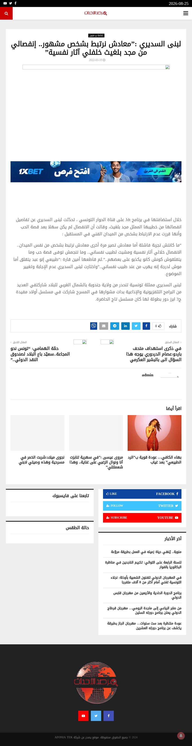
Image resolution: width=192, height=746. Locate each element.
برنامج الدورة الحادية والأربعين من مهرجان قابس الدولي (147, 595)
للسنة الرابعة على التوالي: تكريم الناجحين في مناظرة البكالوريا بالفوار (143, 564)
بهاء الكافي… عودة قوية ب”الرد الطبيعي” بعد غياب (154, 460)
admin (147, 375)
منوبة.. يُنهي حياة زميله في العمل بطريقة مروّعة (146, 552)
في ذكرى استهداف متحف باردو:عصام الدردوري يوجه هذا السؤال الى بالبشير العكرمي (153, 354)
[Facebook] (108, 716)
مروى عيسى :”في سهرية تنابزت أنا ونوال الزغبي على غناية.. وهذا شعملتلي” (96, 462)
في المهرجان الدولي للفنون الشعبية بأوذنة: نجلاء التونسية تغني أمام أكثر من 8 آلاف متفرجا (146, 579)
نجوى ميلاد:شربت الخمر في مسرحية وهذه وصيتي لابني (41, 460)
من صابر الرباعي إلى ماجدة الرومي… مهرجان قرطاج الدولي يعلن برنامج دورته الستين (144, 610)
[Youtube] (83, 716)
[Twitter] (96, 716)
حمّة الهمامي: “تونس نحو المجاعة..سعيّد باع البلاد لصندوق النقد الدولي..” (40, 354)
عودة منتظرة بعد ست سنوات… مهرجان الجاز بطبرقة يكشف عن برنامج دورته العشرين (144, 625)
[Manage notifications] (181, 735)
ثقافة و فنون (96, 35)
